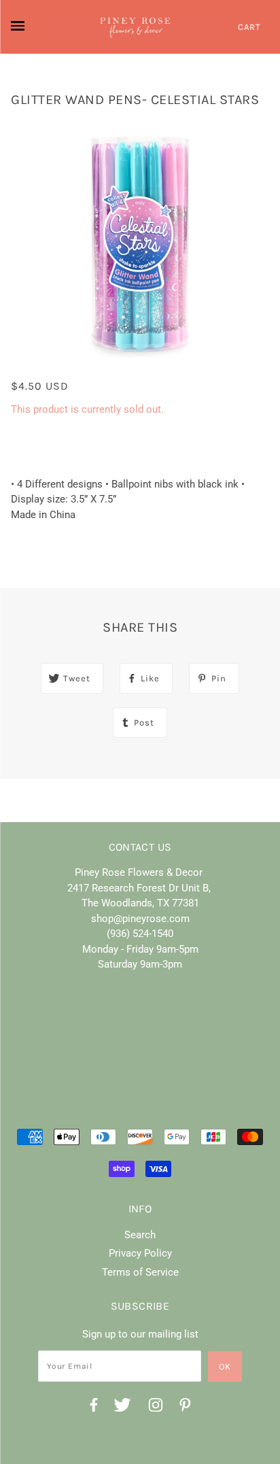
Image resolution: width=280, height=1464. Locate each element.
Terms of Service (140, 1272)
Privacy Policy (140, 1253)
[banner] (135, 27)
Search (140, 1235)
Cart (249, 27)
